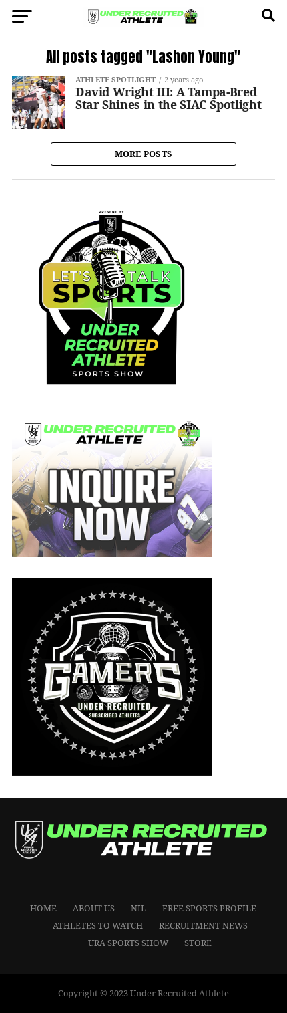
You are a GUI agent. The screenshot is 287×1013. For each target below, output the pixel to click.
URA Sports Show (128, 943)
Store (198, 943)
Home (43, 908)
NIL (138, 908)
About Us (94, 908)
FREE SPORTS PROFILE (209, 908)
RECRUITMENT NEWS (203, 925)
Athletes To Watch (98, 925)
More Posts (144, 154)
